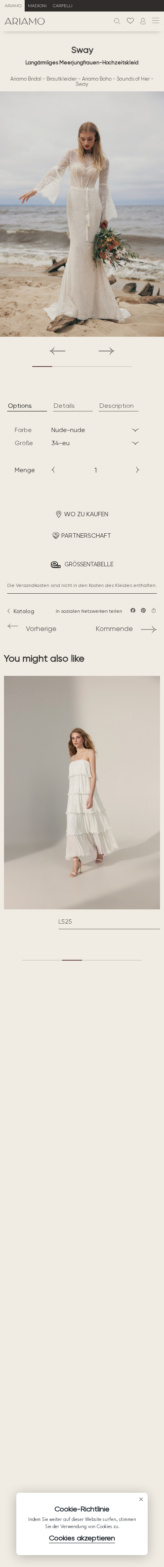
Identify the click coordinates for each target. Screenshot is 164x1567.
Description (117, 405)
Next (107, 351)
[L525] (82, 792)
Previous (57, 351)
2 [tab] (62, 366)
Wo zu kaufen (86, 514)
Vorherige (41, 628)
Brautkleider (62, 79)
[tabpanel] (82, 214)
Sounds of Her (133, 79)
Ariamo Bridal (25, 79)
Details (64, 405)
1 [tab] (42, 366)
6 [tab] (132, 960)
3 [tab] (82, 366)
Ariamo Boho (96, 79)
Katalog (24, 611)
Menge (25, 470)
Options (20, 405)
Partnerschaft (86, 535)
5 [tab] (122, 366)
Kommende (114, 628)
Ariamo (13, 5)
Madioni (37, 5)
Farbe (23, 430)
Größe (24, 443)
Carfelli (62, 5)
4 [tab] (102, 366)
